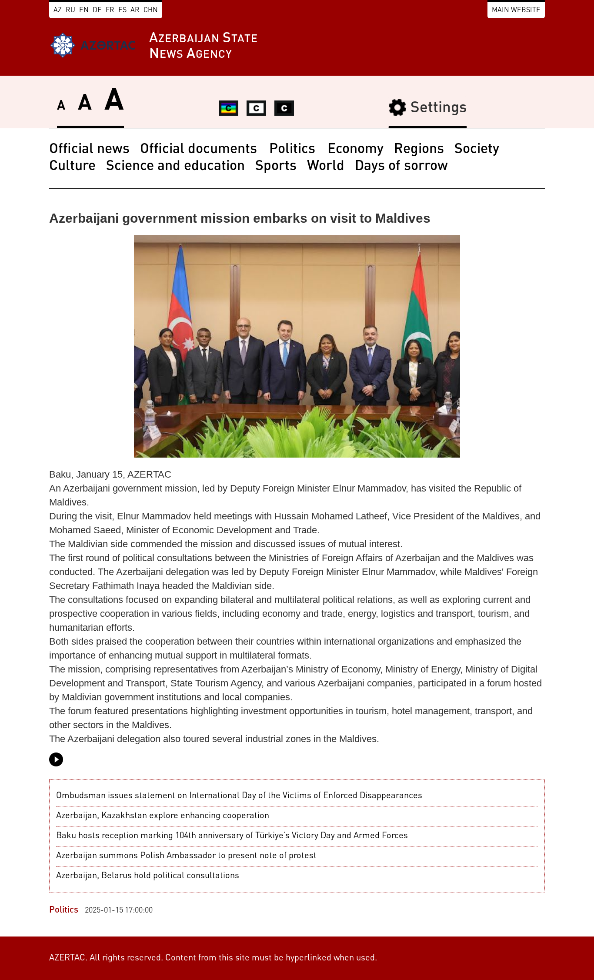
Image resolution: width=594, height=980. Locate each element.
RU (70, 10)
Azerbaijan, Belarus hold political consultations (147, 876)
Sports (276, 167)
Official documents (200, 150)
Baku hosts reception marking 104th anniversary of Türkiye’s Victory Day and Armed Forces (232, 836)
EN (84, 10)
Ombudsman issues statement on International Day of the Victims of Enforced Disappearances (239, 796)
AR (135, 10)
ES (122, 10)
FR (110, 10)
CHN (150, 10)
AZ (57, 10)
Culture (72, 167)
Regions (419, 150)
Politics (294, 150)
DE (97, 10)
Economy (355, 150)
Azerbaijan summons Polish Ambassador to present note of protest (186, 856)
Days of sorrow (401, 167)
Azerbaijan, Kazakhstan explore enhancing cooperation (162, 816)
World (325, 167)
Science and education (175, 167)
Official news (89, 150)
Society (476, 150)
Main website (516, 10)
